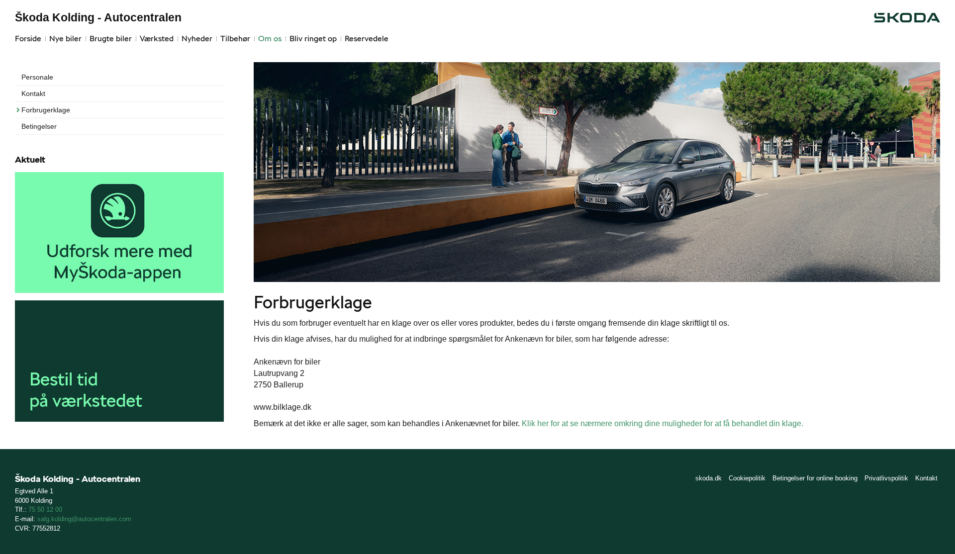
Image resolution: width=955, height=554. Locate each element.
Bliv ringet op (313, 38)
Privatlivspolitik (886, 478)
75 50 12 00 (45, 509)
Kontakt (33, 93)
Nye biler (65, 38)
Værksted (157, 38)
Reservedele (366, 38)
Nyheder (197, 38)
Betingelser (39, 126)
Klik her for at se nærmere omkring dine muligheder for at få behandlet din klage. (662, 423)
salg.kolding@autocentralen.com (84, 519)
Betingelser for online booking (815, 478)
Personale (37, 77)
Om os (270, 38)
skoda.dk (708, 478)
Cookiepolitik (747, 478)
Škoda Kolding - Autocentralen (98, 17)
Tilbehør (235, 38)
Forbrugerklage (45, 110)
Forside (28, 38)
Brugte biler (111, 38)
